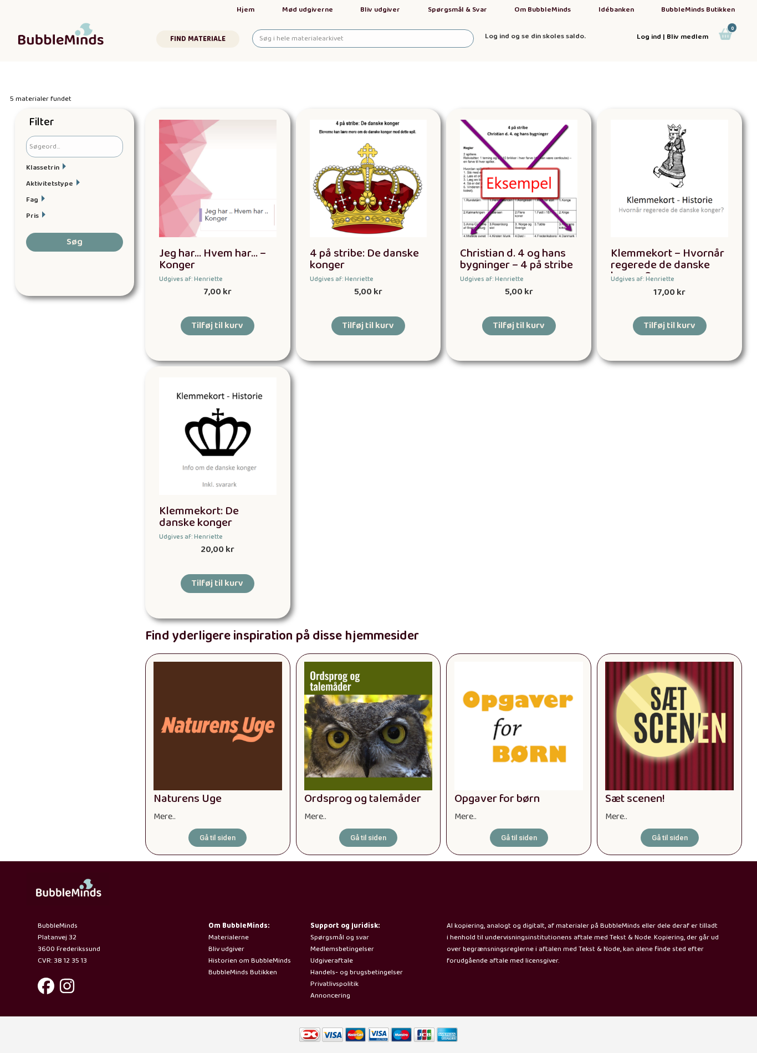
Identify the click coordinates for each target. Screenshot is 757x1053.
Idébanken (616, 10)
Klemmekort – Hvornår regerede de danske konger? (667, 265)
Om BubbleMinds (542, 10)
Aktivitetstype (49, 184)
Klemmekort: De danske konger (199, 517)
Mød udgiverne (307, 10)
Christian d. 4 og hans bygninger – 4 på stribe (516, 259)
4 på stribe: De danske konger (364, 259)
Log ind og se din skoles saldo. (535, 36)
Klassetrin (42, 167)
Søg (75, 241)
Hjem (245, 10)
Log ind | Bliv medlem (672, 37)
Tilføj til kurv (217, 325)
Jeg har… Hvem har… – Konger (212, 259)
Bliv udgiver (380, 10)
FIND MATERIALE (198, 39)
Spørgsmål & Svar (457, 10)
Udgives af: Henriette (191, 279)
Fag (32, 200)
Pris (32, 216)
